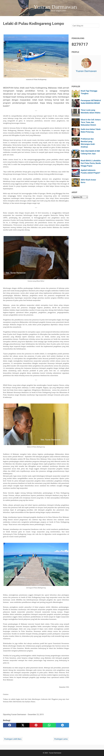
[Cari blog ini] (100, 19)
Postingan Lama (61, 739)
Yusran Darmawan (86, 71)
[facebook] (9, 725)
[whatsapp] (49, 725)
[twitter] (22, 725)
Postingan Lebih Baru (12, 739)
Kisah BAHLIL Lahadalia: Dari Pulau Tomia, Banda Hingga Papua (91, 163)
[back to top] (100, 751)
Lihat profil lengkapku (86, 77)
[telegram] (62, 725)
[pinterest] (36, 725)
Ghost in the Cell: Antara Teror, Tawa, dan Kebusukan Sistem (91, 122)
